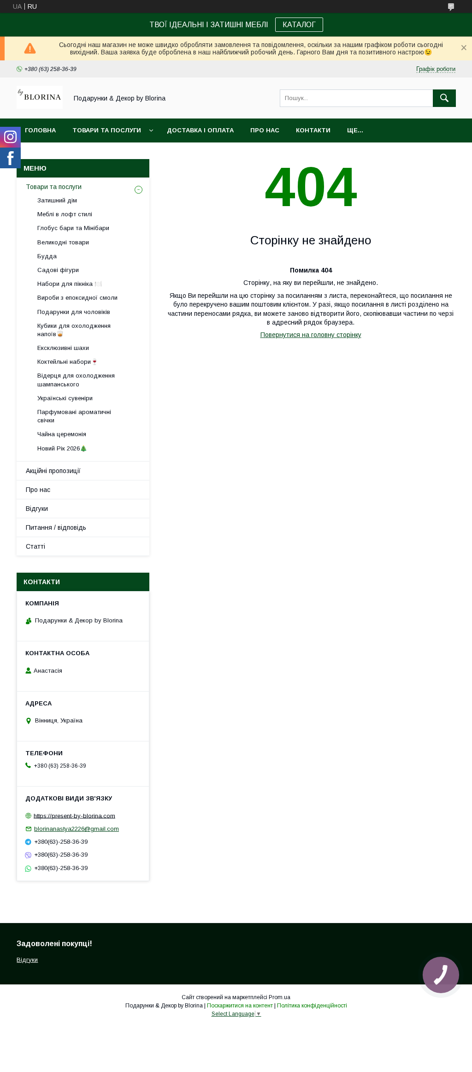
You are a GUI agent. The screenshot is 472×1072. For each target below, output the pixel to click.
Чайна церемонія (61, 434)
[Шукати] (444, 98)
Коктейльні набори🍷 (67, 361)
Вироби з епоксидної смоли (77, 297)
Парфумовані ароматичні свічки (74, 416)
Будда (47, 256)
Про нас (264, 130)
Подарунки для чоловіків (73, 311)
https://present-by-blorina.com (74, 815)
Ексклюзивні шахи (63, 347)
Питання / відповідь (56, 527)
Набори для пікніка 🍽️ (69, 283)
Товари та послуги (106, 130)
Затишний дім (57, 200)
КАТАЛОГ (299, 25)
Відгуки (37, 508)
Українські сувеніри (65, 398)
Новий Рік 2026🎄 (62, 448)
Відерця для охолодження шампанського (76, 379)
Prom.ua (279, 997)
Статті (35, 546)
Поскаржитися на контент (240, 1005)
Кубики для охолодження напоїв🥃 (74, 330)
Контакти (313, 130)
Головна (40, 130)
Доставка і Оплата (200, 130)
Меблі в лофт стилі (64, 214)
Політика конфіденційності (312, 1005)
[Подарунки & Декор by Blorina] (40, 106)
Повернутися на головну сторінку (310, 334)
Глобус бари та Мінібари (73, 228)
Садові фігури (58, 270)
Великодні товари (63, 242)
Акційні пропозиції (53, 470)
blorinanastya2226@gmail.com (76, 828)
